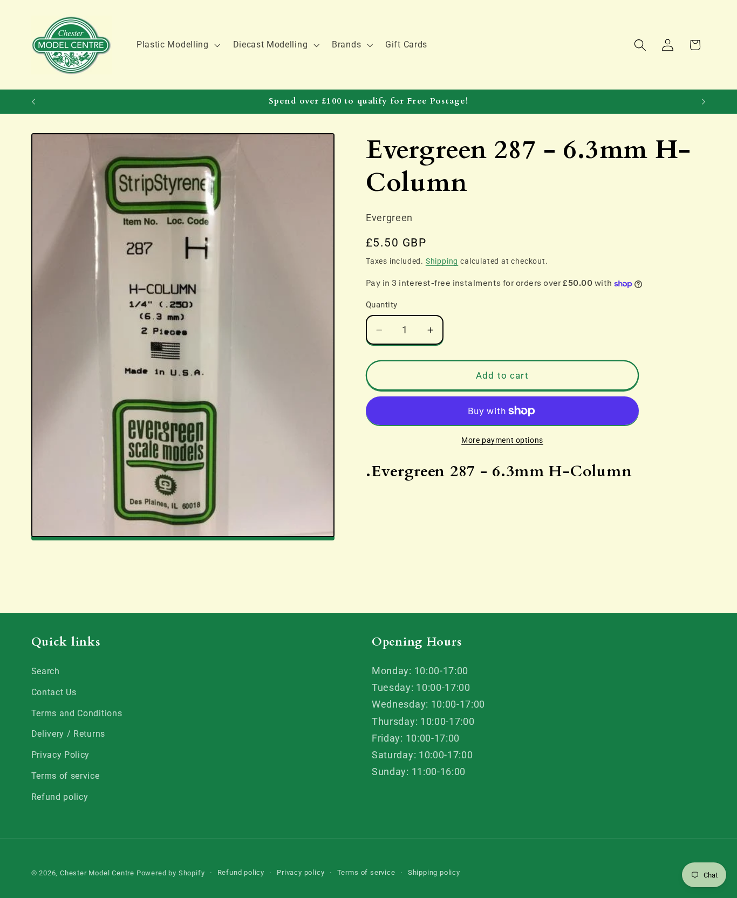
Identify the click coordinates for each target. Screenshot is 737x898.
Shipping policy (434, 872)
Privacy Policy (60, 755)
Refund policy (59, 797)
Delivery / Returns (68, 734)
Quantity (382, 305)
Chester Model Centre (97, 873)
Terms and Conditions (76, 713)
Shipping (442, 261)
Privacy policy (300, 872)
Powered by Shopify (171, 873)
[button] (177, 45)
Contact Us (54, 692)
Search (45, 671)
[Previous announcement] (33, 101)
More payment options (502, 440)
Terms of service (65, 776)
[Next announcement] (703, 101)
